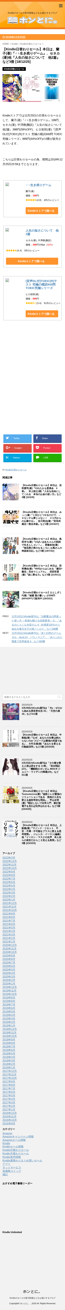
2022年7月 (8, 878)
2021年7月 (8, 920)
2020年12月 (9, 945)
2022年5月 (8, 885)
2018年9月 (8, 1039)
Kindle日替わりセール (16, 470)
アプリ (6, 1164)
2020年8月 (8, 959)
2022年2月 (8, 896)
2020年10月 (9, 952)
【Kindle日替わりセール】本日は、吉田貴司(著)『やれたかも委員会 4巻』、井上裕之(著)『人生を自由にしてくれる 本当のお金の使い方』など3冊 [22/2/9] (42, 491)
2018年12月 (9, 1029)
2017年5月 (8, 1095)
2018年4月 (8, 1057)
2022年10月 (9, 868)
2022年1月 (8, 899)
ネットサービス (11, 1167)
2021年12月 (9, 903)
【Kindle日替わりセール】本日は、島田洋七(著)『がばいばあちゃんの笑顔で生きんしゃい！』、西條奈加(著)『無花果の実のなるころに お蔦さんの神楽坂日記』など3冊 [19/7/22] (42, 544)
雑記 (5, 1174)
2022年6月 (8, 882)
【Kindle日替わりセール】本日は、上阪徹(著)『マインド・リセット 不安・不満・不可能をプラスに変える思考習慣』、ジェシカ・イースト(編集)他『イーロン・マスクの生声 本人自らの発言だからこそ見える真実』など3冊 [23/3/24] (42, 834)
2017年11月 (9, 1074)
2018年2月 (8, 1064)
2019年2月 (8, 1022)
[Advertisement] (33, 360)
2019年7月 (8, 1004)
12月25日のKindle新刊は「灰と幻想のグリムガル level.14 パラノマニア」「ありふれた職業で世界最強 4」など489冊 (37, 637)
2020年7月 (8, 962)
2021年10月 (9, 910)
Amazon (7, 1133)
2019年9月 (8, 997)
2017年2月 (8, 1106)
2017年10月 (9, 1078)
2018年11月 (9, 1032)
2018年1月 (8, 1067)
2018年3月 (8, 1060)
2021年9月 (8, 913)
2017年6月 (8, 1092)
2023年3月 (8, 857)
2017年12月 (9, 1071)
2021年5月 (8, 927)
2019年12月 (9, 987)
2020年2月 (8, 980)
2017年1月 (8, 1109)
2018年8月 (8, 1043)
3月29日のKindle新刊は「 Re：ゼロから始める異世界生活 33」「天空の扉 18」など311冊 (42, 711)
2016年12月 (9, 1113)
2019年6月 (8, 1008)
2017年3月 (8, 1102)
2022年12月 (9, 861)
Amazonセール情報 (14, 1140)
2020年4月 (8, 973)
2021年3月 (8, 934)
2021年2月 (8, 938)
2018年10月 (9, 1036)
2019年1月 (8, 1025)
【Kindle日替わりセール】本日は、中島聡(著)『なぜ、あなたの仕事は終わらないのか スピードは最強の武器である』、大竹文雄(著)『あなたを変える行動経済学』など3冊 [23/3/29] (42, 740)
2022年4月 (8, 889)
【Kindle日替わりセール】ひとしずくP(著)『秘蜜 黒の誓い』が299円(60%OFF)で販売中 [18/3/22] (42, 595)
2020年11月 (9, 948)
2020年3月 (8, 976)
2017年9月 (8, 1081)
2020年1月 (8, 983)
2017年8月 (8, 1085)
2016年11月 (9, 1116)
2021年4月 (8, 931)
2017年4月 (8, 1099)
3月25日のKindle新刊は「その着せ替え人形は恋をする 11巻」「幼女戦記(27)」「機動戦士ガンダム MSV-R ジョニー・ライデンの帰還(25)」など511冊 (41, 769)
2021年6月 (8, 924)
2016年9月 (8, 1123)
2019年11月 (9, 990)
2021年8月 (8, 917)
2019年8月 (8, 1001)
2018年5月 (8, 1053)
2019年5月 (8, 1011)
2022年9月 (8, 871)
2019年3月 (8, 1018)
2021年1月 (8, 941)
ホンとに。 (32, 1291)
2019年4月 (8, 1015)
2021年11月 (9, 906)
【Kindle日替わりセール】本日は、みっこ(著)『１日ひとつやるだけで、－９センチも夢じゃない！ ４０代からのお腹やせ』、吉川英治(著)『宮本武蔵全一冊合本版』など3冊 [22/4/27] (42, 518)
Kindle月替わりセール (15, 1153)
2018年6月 (8, 1050)
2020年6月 (8, 966)
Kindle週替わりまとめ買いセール (22, 1160)
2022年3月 (8, 892)
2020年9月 (8, 955)
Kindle (6, 1143)
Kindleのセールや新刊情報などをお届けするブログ (33, 1298)
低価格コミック (11, 1171)
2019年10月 (9, 994)
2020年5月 (8, 969)
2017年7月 (8, 1088)
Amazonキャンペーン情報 (18, 1136)
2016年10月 (9, 1120)
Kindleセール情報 (13, 1146)
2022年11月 (9, 864)
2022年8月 (8, 875)
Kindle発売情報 (11, 1157)
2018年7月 (8, 1046)
